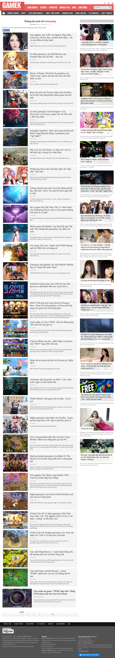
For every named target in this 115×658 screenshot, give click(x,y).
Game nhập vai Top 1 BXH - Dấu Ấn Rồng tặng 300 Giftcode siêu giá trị (51, 323)
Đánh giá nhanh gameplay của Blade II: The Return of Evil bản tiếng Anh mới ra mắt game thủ (51, 458)
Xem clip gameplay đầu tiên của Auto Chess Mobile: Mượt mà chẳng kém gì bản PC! (50, 438)
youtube (108, 3)
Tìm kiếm (110, 7)
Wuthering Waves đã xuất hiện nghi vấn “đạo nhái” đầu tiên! (50, 170)
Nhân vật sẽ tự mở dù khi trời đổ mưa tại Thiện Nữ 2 (51, 361)
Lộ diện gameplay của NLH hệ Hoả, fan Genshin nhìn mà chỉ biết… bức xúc (48, 55)
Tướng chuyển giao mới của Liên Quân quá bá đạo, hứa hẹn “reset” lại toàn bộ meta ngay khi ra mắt (51, 190)
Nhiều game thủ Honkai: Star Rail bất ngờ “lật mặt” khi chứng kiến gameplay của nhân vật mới (51, 229)
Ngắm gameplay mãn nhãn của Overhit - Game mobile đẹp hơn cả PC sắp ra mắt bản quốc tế (51, 419)
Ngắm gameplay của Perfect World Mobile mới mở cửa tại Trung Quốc (51, 495)
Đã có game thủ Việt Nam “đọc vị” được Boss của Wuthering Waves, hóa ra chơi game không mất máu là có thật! (51, 210)
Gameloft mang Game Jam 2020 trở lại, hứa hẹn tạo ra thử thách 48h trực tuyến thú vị (50, 285)
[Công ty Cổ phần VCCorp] (8, 630)
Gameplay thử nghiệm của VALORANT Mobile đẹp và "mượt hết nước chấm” (51, 265)
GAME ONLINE (81, 13)
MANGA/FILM (65, 7)
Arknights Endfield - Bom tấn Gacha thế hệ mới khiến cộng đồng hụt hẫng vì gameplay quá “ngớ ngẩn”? (52, 133)
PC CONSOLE (41, 624)
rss (113, 3)
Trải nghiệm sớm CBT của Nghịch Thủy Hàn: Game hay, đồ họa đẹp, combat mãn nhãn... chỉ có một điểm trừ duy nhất (51, 37)
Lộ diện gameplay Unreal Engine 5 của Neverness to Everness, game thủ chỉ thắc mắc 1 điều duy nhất (51, 114)
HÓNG (74, 7)
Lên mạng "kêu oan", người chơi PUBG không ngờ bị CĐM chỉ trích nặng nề (51, 246)
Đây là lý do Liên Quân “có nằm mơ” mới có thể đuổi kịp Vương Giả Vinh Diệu (50, 151)
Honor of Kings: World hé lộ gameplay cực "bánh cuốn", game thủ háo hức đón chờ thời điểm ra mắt (50, 76)
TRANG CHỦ (7, 624)
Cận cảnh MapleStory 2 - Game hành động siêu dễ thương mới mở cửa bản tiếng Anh (51, 553)
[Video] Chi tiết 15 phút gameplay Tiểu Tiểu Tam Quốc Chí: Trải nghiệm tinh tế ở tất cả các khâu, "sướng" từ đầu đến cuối (51, 516)
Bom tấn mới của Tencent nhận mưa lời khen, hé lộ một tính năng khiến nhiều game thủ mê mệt (51, 95)
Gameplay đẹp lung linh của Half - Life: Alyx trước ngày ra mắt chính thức (51, 380)
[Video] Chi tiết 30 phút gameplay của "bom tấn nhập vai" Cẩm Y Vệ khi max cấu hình (52, 533)
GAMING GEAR (67, 13)
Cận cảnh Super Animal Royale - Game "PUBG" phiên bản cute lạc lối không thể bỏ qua (50, 573)
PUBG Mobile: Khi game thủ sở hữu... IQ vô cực (50, 399)
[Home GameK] (3, 13)
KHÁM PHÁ (53, 7)
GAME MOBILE (32, 7)
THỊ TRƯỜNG (30, 624)
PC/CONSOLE (94, 13)
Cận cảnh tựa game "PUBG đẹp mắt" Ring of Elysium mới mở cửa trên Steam (54, 592)
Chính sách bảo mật (83, 651)
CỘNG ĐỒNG (82, 7)
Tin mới (83, 21)
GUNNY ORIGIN (13, 13)
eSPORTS (43, 7)
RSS (69, 624)
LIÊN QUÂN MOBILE (35, 13)
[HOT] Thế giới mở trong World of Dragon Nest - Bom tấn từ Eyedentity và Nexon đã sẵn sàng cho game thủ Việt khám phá (51, 305)
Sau (53, 614)
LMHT (23, 13)
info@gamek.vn (49, 646)
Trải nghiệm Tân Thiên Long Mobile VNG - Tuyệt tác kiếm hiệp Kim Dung (50, 476)
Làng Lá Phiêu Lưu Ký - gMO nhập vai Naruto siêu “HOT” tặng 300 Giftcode (51, 342)
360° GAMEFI (107, 13)
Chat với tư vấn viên (90, 655)
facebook (105, 3)
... (45, 614)
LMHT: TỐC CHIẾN (53, 13)
